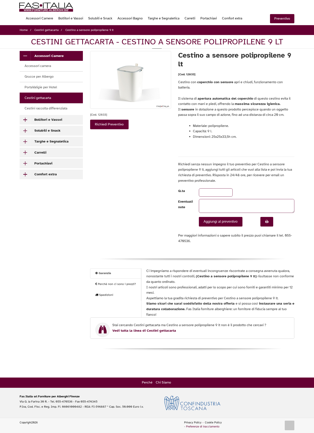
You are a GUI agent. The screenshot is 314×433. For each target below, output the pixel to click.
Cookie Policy (213, 422)
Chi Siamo (163, 382)
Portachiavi (208, 18)
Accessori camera (38, 66)
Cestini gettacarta (38, 98)
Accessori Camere (39, 18)
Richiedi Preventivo (109, 124)
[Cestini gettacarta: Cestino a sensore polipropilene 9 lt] (130, 80)
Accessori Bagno (130, 18)
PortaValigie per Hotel (41, 87)
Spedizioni (105, 295)
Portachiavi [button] (43, 163)
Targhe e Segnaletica (163, 18)
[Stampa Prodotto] (266, 221)
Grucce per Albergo (39, 76)
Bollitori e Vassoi (70, 18)
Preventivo (282, 18)
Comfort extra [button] (45, 174)
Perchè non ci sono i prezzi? (116, 284)
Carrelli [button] (40, 152)
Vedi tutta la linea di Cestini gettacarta (144, 330)
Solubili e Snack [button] (47, 130)
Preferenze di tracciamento (202, 426)
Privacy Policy (192, 422)
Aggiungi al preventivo (221, 221)
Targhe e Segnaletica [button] (51, 141)
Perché (147, 382)
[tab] (51, 56)
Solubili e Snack (100, 18)
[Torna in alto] (290, 425)
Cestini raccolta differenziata (46, 108)
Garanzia (104, 273)
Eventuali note (185, 204)
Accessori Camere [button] (49, 56)
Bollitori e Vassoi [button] (48, 120)
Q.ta (181, 191)
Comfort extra (232, 18)
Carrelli (190, 18)
